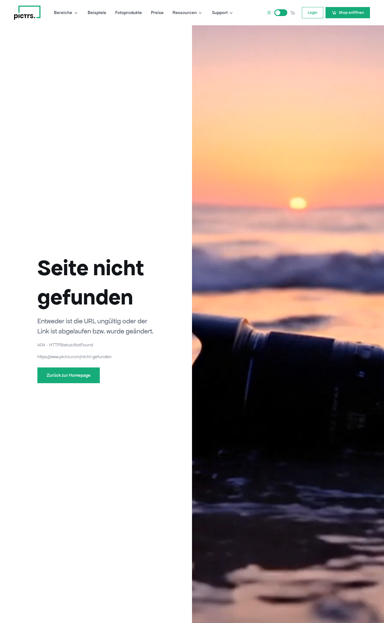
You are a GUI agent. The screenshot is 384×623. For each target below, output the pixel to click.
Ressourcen (185, 12)
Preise (157, 12)
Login (312, 12)
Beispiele (97, 12)
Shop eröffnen (351, 12)
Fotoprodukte (128, 12)
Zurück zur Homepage (69, 375)
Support (220, 12)
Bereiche (63, 12)
